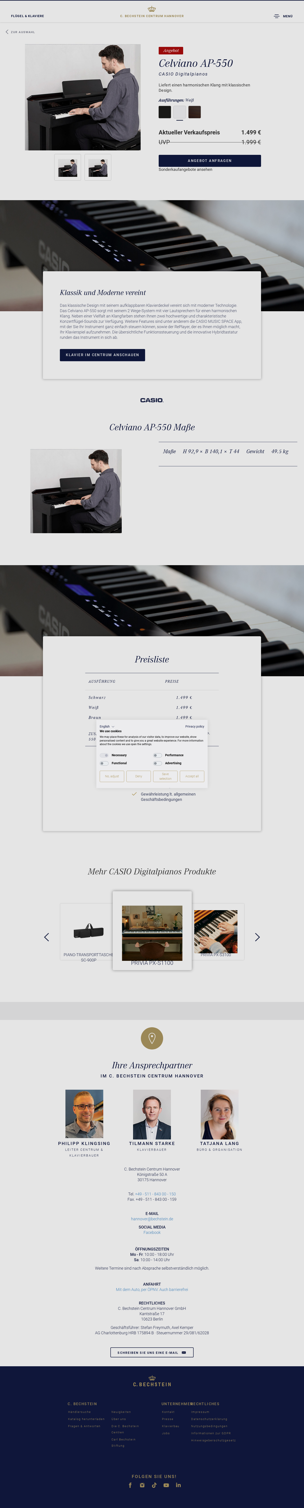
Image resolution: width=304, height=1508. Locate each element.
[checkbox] (104, 755)
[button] (107, 726)
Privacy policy (194, 726)
